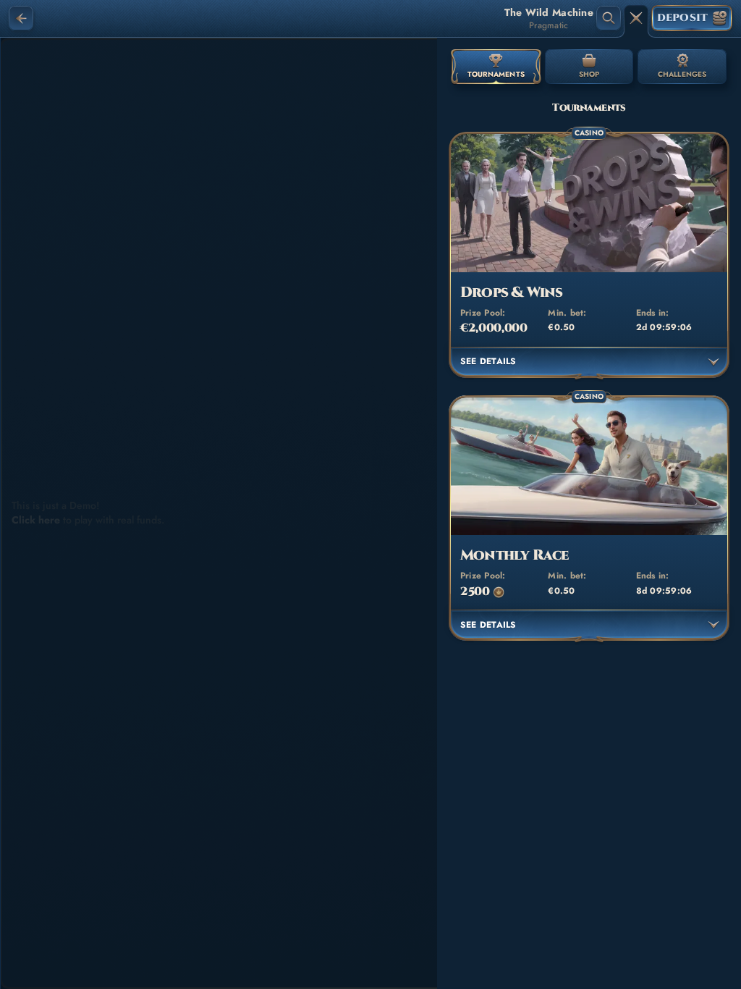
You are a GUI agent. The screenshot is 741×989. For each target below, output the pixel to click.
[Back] (21, 18)
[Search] (608, 18)
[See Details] (713, 362)
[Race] (636, 18)
